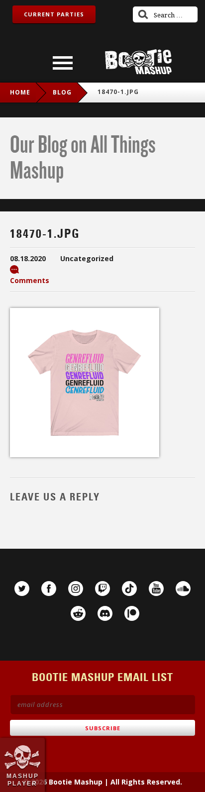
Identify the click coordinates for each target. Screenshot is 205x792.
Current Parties (54, 14)
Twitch (102, 588)
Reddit (78, 613)
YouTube (156, 588)
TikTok (129, 588)
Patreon (131, 613)
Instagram (75, 588)
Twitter (21, 588)
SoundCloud (183, 588)
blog (62, 92)
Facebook (48, 588)
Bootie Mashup (138, 62)
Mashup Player (22, 780)
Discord (105, 613)
